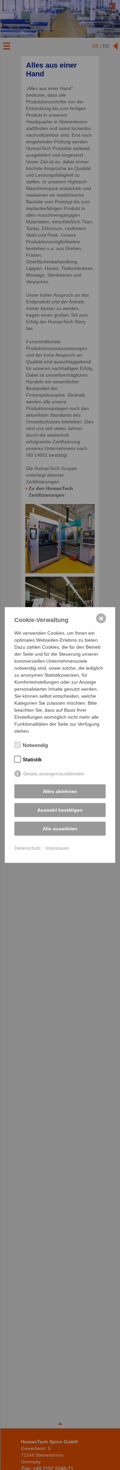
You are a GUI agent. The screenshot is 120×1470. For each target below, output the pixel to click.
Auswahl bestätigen (60, 810)
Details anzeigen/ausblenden (53, 773)
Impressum (57, 848)
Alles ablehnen (60, 791)
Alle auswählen (60, 828)
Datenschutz (27, 848)
